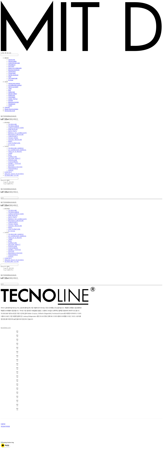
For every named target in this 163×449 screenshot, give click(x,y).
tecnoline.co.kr (6, 327)
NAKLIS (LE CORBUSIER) (15, 68)
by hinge (10, 80)
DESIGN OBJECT (12, 94)
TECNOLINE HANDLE (14, 83)
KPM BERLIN (11, 65)
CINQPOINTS (12, 71)
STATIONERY (11, 97)
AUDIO (10, 105)
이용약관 (3, 424)
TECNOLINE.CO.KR (10, 111)
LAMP (10, 88)
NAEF (9, 77)
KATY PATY (11, 66)
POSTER (10, 100)
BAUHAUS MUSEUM (13, 70)
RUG (9, 90)
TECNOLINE (11, 59)
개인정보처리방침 (5, 426)
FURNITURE (11, 92)
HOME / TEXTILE (12, 99)
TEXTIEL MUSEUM (13, 75)
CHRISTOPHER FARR (14, 63)
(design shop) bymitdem (11, 109)
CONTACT (7, 107)
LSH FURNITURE (12, 78)
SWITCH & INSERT (13, 87)
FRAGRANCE (11, 104)
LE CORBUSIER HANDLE (15, 85)
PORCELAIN (11, 95)
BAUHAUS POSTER (13, 102)
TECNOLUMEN (12, 61)
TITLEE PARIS (12, 73)
